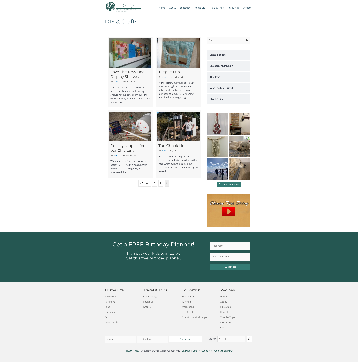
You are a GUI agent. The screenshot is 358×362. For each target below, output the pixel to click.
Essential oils (111, 322)
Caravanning (150, 296)
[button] (185, 339)
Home (162, 7)
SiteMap (186, 350)
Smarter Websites (202, 350)
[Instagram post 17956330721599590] (217, 169)
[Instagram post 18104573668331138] (239, 124)
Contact (247, 7)
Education (185, 7)
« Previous (144, 183)
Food (107, 306)
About (172, 7)
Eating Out (148, 301)
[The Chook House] (178, 144)
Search (212, 338)
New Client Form (190, 312)
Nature (147, 306)
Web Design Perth (223, 350)
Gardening (110, 312)
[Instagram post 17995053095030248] (239, 146)
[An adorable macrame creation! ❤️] (217, 124)
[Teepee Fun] (178, 72)
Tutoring (186, 301)
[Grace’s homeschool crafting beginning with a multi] (217, 146)
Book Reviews (189, 296)
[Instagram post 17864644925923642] (239, 169)
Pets (107, 317)
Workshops (188, 306)
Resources (233, 7)
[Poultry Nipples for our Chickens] (130, 144)
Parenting (110, 301)
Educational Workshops (194, 317)
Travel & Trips (216, 7)
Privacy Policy (132, 350)
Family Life (110, 296)
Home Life (200, 7)
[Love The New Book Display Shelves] (130, 72)
